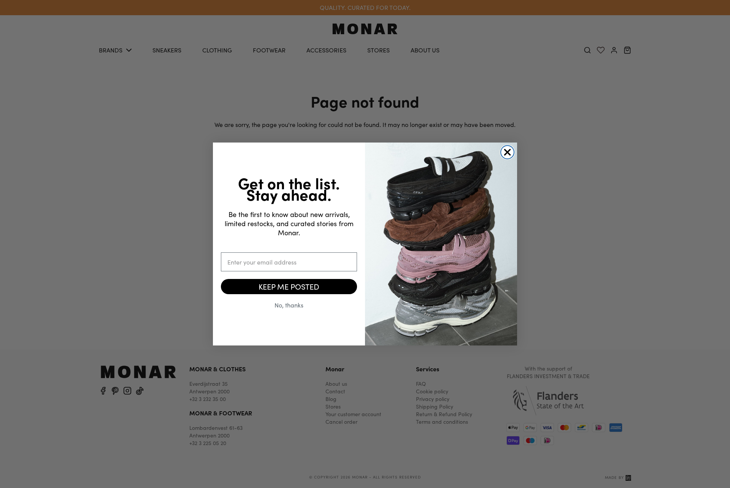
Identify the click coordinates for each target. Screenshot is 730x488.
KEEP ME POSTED (289, 286)
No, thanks (289, 305)
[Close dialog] (507, 152)
